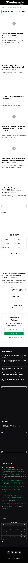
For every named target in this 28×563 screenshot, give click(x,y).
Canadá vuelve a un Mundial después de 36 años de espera (18, 305)
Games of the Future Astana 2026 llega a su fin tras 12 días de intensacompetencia (14, 504)
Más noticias (4, 508)
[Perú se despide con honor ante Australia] (14, 86)
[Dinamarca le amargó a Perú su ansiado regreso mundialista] (14, 148)
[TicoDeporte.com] (15, 2)
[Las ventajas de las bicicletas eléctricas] (5, 298)
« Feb (2, 542)
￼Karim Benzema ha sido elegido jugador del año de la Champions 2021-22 (18, 289)
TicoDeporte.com (16, 558)
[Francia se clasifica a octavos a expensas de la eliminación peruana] (14, 116)
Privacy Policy (14, 338)
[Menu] (2, 2)
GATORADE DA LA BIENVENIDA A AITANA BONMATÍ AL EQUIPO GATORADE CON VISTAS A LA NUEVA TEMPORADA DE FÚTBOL (13, 489)
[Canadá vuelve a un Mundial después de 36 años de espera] (5, 306)
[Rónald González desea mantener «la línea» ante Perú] (14, 55)
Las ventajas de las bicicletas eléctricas (11, 365)
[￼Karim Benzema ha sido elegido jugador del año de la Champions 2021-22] (5, 290)
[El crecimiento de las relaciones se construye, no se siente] (14, 263)
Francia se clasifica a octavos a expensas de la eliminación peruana (13, 128)
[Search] (26, 2)
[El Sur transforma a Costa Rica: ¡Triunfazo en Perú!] (14, 23)
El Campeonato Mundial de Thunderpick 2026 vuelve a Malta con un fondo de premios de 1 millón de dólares (13, 497)
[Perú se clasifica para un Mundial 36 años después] (14, 178)
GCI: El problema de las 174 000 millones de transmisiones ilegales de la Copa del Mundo (13, 481)
